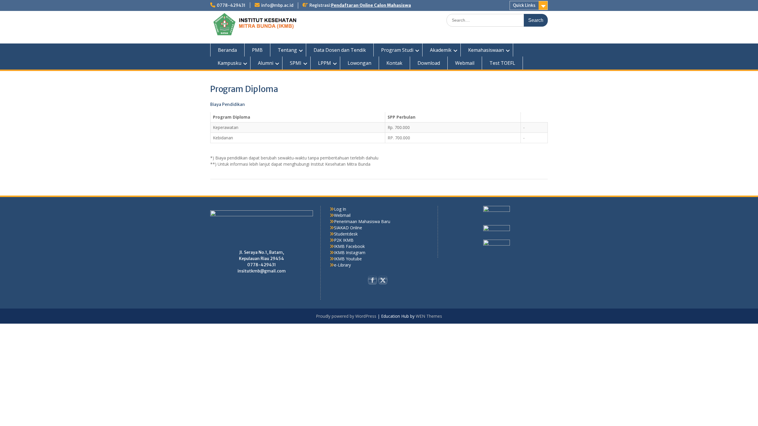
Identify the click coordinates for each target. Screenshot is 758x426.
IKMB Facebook (349, 246)
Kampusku (229, 63)
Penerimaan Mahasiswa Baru (362, 221)
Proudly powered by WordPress (346, 316)
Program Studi (397, 50)
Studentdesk (346, 234)
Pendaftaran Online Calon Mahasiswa (371, 5)
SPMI (295, 63)
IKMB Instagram (349, 252)
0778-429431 (231, 5)
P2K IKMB (344, 240)
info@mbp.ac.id (277, 5)
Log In (340, 209)
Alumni (265, 63)
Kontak (394, 63)
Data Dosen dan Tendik (340, 50)
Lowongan (359, 63)
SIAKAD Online (348, 227)
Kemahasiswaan (486, 50)
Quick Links (524, 5)
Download (428, 63)
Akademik (441, 50)
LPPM (324, 63)
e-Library (342, 265)
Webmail (464, 63)
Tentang (287, 50)
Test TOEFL (502, 63)
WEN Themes (429, 316)
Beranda (227, 50)
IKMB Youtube (348, 259)
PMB (257, 50)
